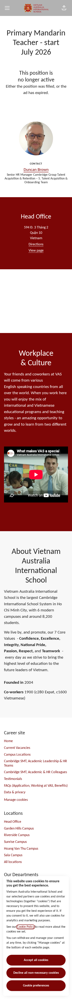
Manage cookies (16, 800)
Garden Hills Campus (19, 829)
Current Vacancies (17, 748)
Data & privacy (14, 792)
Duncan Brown (36, 170)
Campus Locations (17, 755)
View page (36, 251)
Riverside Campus (17, 835)
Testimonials (13, 779)
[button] (64, 8)
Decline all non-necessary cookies (36, 973)
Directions (36, 244)
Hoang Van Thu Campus (21, 849)
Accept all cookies (36, 960)
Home (8, 741)
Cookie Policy (25, 926)
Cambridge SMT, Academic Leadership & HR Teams (35, 763)
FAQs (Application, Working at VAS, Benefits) (36, 786)
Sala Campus (13, 855)
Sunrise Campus (15, 842)
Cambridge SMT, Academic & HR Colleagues (35, 772)
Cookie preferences (36, 985)
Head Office (12, 822)
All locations (13, 862)
